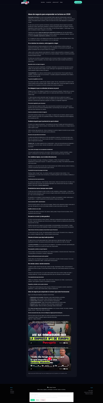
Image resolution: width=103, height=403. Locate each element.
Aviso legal (90, 390)
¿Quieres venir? (56, 2)
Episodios (43, 2)
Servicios (12, 391)
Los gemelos (48, 2)
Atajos (61, 2)
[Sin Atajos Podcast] (25, 2)
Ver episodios (78, 2)
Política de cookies (89, 393)
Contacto (12, 392)
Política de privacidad (88, 392)
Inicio (11, 389)
